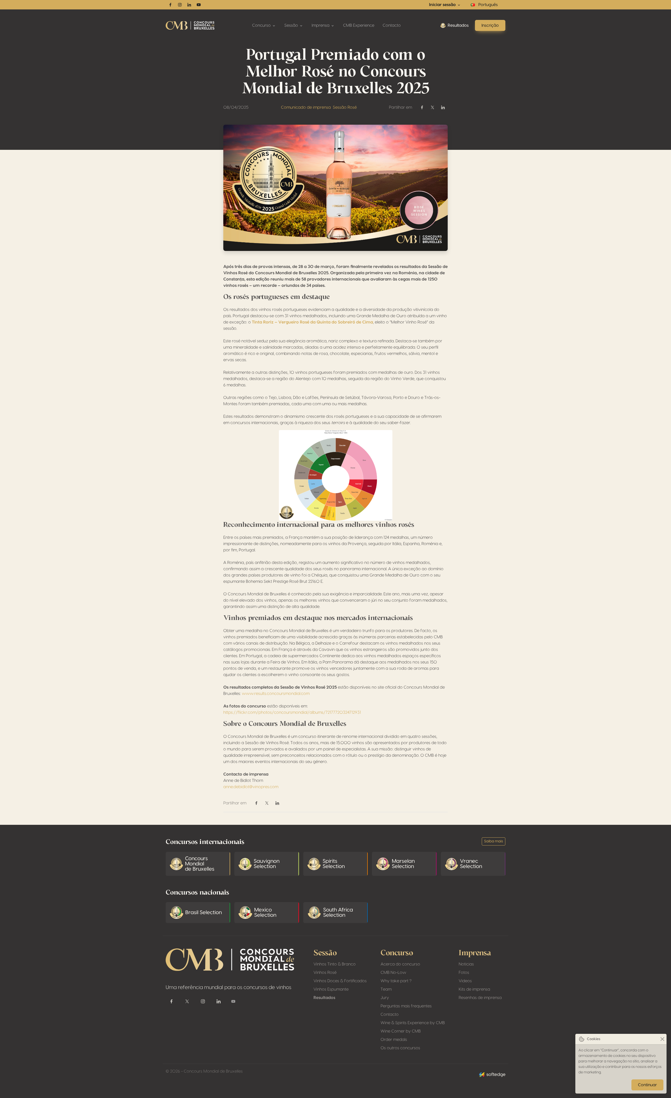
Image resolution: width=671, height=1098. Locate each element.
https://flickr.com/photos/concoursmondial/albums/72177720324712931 (292, 712)
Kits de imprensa (474, 989)
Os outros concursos (400, 1048)
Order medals (394, 1039)
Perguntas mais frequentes (406, 1006)
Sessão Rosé (345, 107)
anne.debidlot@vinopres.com (250, 787)
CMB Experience (358, 25)
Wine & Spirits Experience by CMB (413, 1023)
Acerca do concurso (400, 964)
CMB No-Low (393, 972)
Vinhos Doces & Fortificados (340, 981)
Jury (385, 998)
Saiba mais (493, 841)
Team (386, 989)
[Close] (662, 1039)
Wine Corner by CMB (401, 1031)
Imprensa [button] (321, 25)
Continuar (647, 1085)
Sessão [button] (291, 25)
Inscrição (490, 25)
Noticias (466, 964)
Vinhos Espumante (331, 989)
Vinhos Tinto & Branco (334, 964)
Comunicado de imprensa (306, 107)
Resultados (458, 25)
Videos (465, 981)
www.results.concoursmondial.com (276, 693)
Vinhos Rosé (325, 972)
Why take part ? (396, 981)
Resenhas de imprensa (480, 998)
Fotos (464, 972)
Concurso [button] (262, 25)
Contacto (392, 25)
